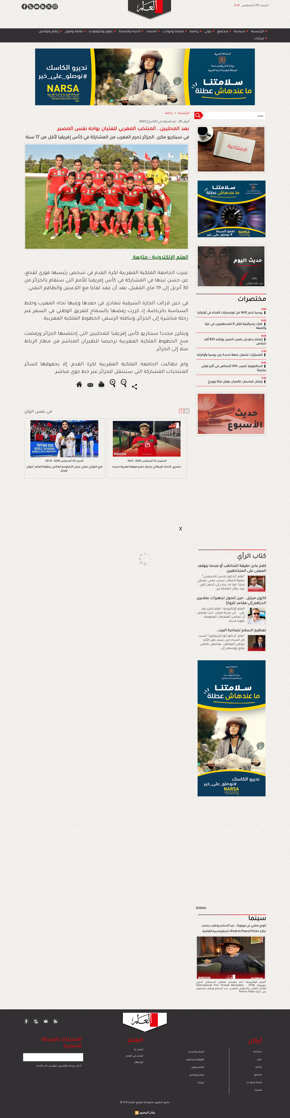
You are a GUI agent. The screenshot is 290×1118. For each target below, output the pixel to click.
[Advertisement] (139, 559)
